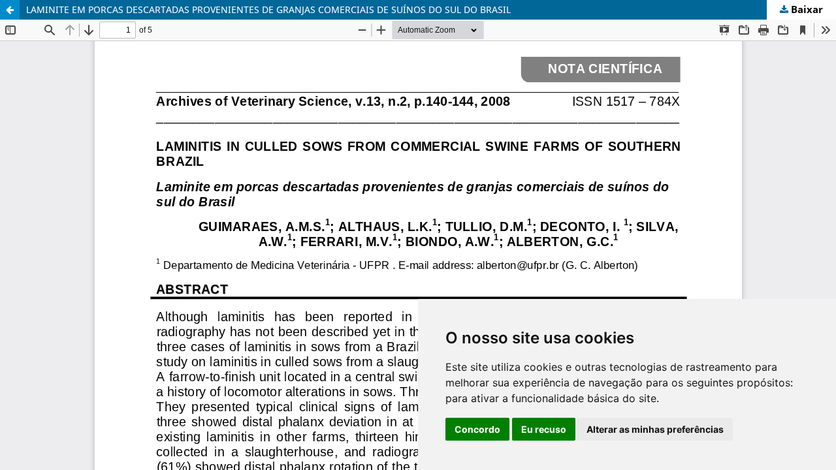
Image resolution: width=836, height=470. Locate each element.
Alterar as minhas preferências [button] (655, 429)
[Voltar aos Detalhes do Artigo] (10, 10)
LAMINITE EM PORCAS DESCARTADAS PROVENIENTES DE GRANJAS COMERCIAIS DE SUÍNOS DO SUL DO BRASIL (268, 9)
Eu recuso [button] (543, 429)
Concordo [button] (477, 429)
